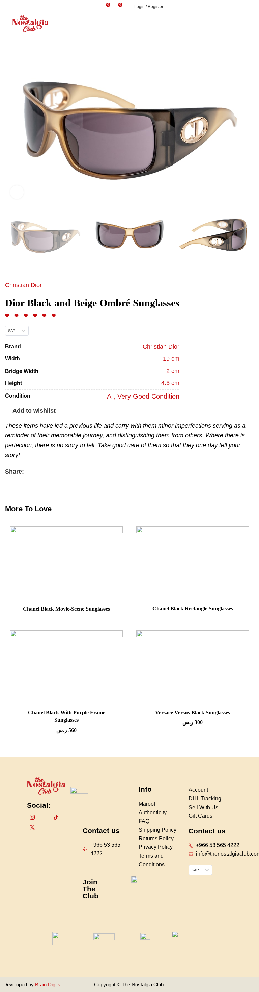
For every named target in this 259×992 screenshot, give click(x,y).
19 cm (171, 358)
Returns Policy (156, 838)
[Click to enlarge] (17, 192)
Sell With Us (203, 807)
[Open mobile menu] (251, 23)
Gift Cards (200, 816)
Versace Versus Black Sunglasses (192, 712)
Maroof (147, 804)
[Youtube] (67, 817)
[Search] (96, 7)
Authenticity (153, 812)
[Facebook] (44, 817)
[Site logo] (30, 23)
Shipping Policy (157, 830)
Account (198, 790)
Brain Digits (47, 984)
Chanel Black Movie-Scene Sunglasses (66, 609)
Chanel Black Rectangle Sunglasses (192, 608)
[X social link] (37, 471)
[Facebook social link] (29, 471)
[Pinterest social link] (45, 471)
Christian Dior (23, 285)
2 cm (172, 370)
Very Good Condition (148, 396)
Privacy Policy (156, 847)
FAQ (144, 821)
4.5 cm (170, 383)
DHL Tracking (205, 799)
